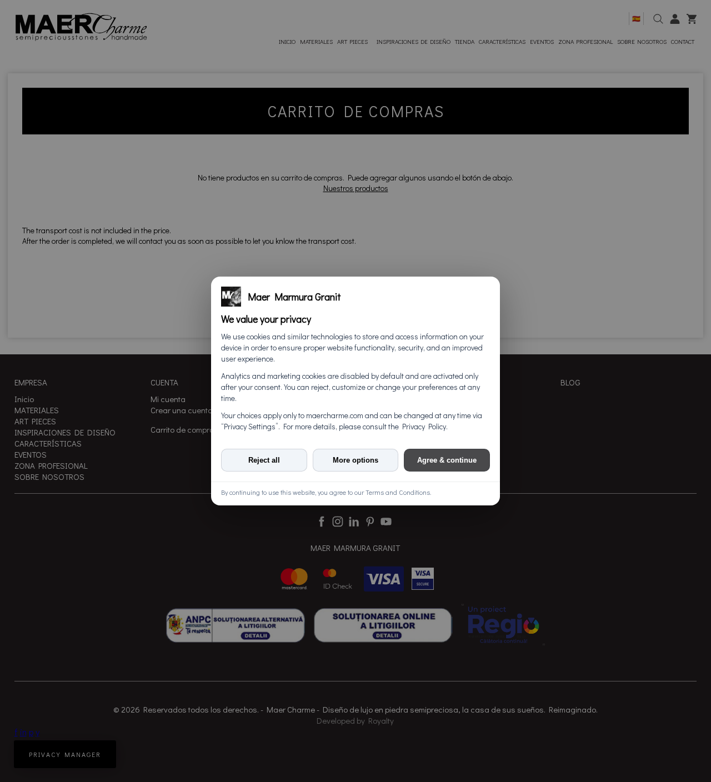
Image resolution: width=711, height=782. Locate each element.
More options (355, 460)
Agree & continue (447, 460)
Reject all (264, 460)
